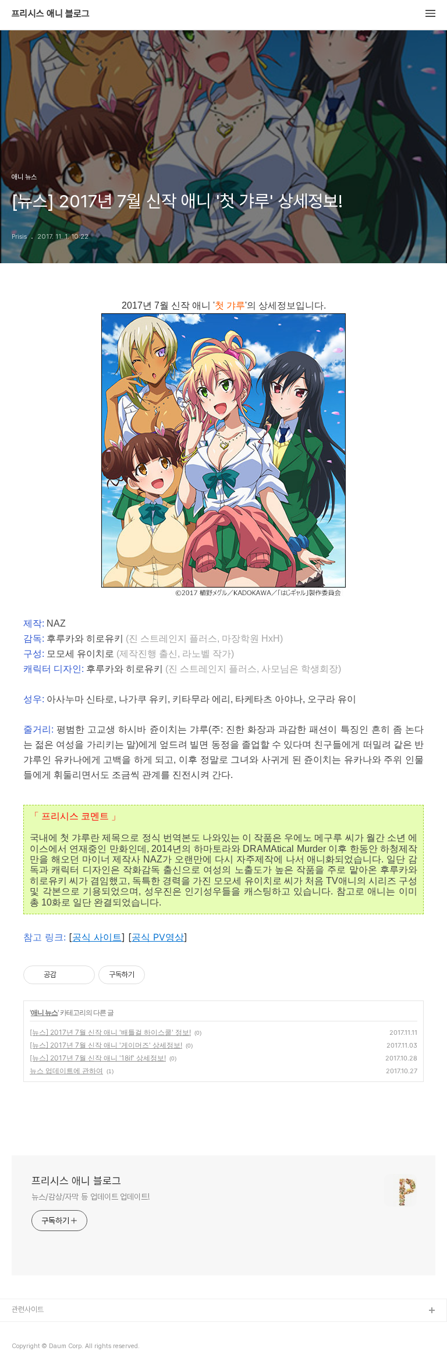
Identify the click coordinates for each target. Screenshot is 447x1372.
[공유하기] (67, 975)
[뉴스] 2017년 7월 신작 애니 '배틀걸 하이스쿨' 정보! (110, 1032)
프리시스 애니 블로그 (51, 14)
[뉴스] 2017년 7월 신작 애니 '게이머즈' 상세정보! (106, 1045)
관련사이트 (28, 1309)
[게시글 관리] (81, 975)
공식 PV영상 (158, 937)
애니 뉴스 (44, 1012)
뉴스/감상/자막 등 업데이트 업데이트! (90, 1196)
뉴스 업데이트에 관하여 (66, 1070)
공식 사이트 (97, 937)
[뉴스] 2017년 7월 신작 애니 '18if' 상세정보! (98, 1057)
